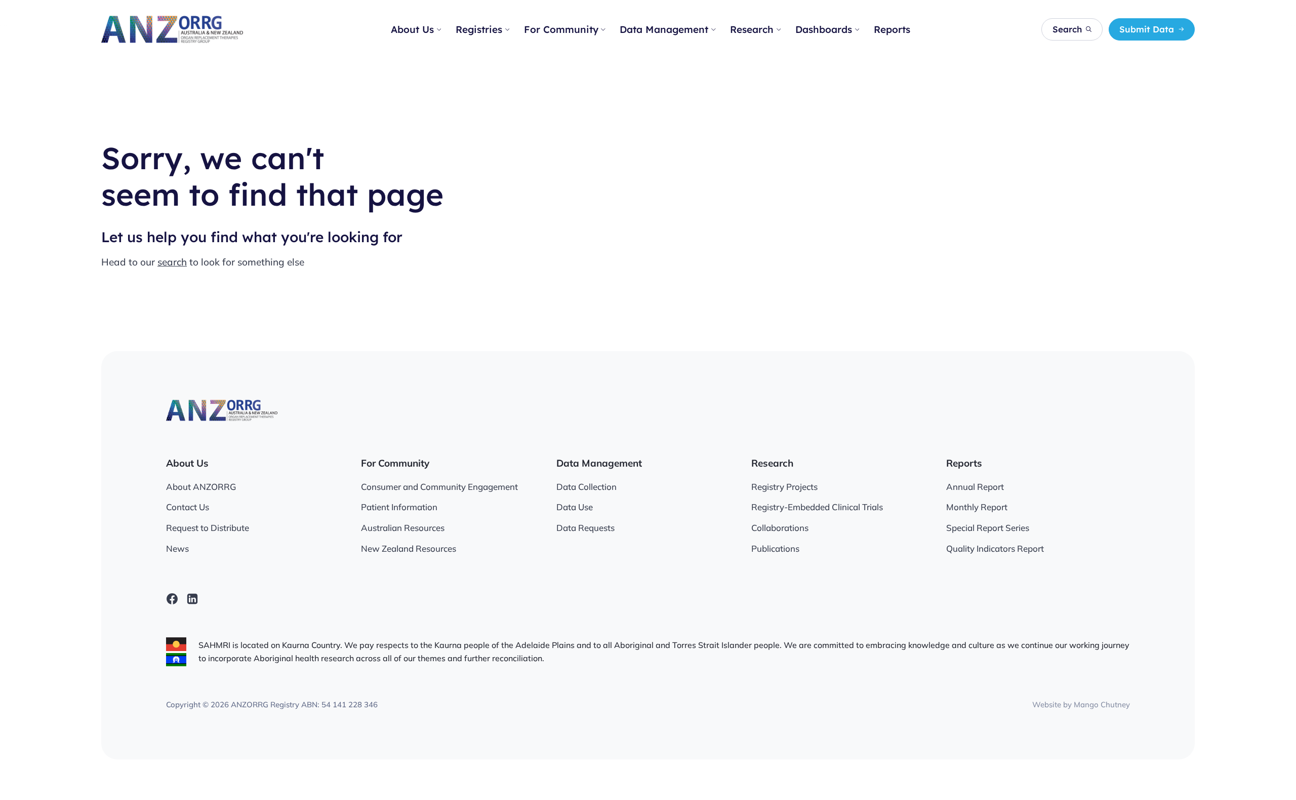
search (172, 262)
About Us (412, 29)
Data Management (664, 29)
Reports (892, 29)
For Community (561, 29)
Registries (479, 29)
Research (752, 29)
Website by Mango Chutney (1081, 704)
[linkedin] (192, 599)
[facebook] (172, 599)
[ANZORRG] (172, 29)
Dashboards (823, 29)
